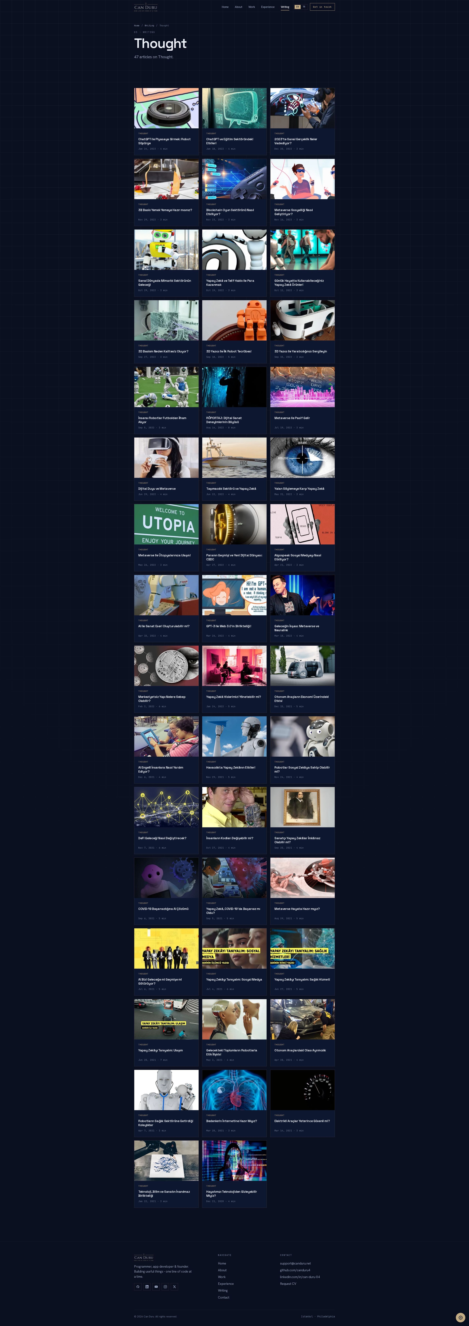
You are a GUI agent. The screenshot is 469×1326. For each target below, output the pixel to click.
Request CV (288, 1284)
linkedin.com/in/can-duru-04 (300, 1277)
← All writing (150, 1224)
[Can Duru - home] (146, 7)
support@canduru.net (295, 1263)
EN (297, 6)
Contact (223, 1297)
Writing (285, 7)
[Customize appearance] (460, 1317)
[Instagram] (165, 1286)
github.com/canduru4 (295, 1270)
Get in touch (322, 6)
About (238, 7)
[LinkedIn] (147, 1286)
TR (304, 6)
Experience (268, 7)
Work (251, 7)
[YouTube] (156, 1286)
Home (225, 7)
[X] (174, 1286)
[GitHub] (137, 1286)
